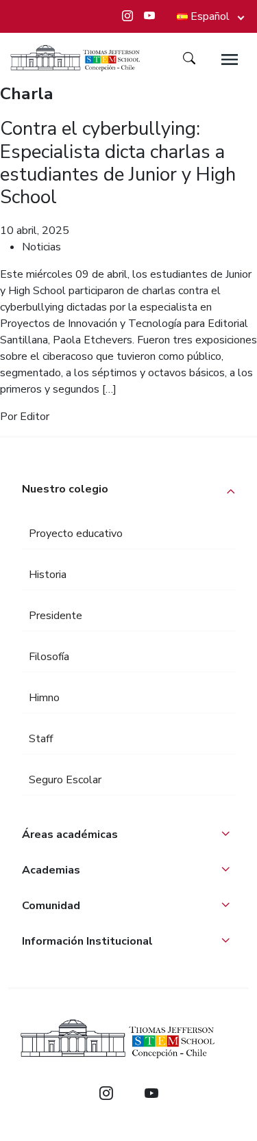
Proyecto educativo (76, 533)
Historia (47, 574)
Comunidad (51, 905)
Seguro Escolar (65, 779)
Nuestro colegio (65, 489)
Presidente (55, 615)
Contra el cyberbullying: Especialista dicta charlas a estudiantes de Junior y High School (118, 162)
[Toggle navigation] (229, 59)
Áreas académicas (70, 834)
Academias (51, 870)
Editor (34, 416)
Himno (44, 697)
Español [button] (210, 16)
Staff (41, 738)
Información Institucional (87, 941)
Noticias (41, 246)
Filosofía (49, 656)
